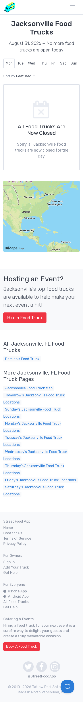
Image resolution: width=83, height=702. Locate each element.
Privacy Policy (15, 544)
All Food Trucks (16, 602)
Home (8, 528)
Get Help (10, 573)
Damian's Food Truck (22, 359)
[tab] (9, 63)
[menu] (72, 7)
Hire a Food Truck (25, 317)
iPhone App (17, 591)
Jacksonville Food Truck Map (28, 388)
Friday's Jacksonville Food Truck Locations (40, 480)
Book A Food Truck (21, 646)
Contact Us (12, 533)
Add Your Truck (16, 567)
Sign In (9, 562)
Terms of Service (17, 538)
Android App (18, 596)
